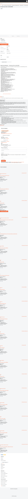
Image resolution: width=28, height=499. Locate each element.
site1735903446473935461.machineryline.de (6, 133)
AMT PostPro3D (2, 347)
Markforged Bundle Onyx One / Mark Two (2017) (6, 219)
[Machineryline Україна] (5, 1)
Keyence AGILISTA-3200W (3, 404)
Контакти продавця (3, 460)
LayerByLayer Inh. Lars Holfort (4, 130)
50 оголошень (5, 131)
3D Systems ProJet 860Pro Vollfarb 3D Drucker (6, 446)
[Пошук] (27, 3)
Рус (2, 463)
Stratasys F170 (2, 376)
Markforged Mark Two (3, 303)
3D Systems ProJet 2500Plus (4, 362)
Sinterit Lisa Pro (2, 333)
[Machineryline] (2, 5)
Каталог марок (2, 477)
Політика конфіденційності (4, 473)
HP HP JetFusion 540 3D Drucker (4, 175)
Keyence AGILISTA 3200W (3, 432)
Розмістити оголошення (4, 211)
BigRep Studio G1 (2, 289)
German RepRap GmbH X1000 (4, 390)
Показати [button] (7, 138)
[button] (27, 1)
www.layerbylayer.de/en (4, 142)
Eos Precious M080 (2, 418)
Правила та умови (3, 472)
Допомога (2, 459)
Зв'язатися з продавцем (4, 44)
